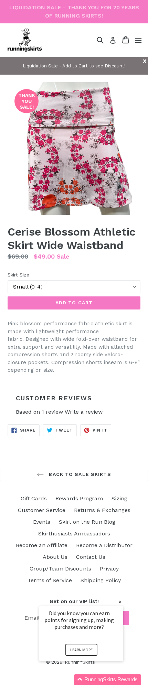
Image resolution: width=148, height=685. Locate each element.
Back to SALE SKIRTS (79, 474)
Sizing (119, 498)
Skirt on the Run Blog (87, 522)
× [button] (120, 601)
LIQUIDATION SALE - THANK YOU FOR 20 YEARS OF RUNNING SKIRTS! (74, 11)
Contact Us (90, 557)
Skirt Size (18, 275)
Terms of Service (50, 580)
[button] (89, 679)
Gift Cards (34, 498)
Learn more (81, 649)
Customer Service (41, 510)
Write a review (84, 412)
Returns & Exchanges (102, 510)
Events (41, 522)
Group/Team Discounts (60, 568)
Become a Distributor (104, 545)
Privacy (109, 568)
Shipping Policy (101, 580)
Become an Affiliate (41, 545)
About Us (55, 557)
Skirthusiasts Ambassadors (74, 533)
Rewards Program (79, 498)
